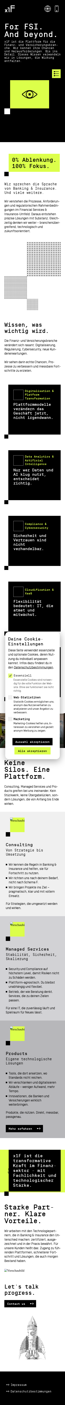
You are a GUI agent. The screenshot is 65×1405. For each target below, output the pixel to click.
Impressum (19, 1385)
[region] (32, 685)
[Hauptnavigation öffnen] (56, 73)
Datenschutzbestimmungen (31, 1391)
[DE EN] (47, 8)
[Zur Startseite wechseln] (9, 8)
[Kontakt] (56, 8)
